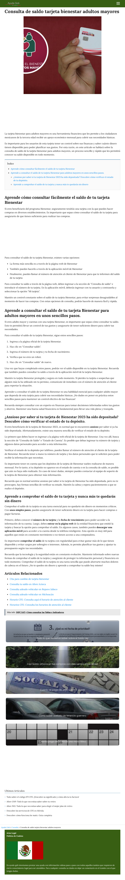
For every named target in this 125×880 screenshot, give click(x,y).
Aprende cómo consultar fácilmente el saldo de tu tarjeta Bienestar (43, 168)
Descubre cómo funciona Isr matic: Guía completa (29, 815)
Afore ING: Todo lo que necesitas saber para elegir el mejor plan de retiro (39, 806)
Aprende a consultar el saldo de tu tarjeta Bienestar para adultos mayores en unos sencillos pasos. (57, 172)
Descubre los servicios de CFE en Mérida (25, 810)
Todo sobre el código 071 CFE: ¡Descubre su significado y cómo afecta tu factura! (43, 797)
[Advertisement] (62, 113)
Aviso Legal (11, 833)
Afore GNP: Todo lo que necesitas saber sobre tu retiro (31, 801)
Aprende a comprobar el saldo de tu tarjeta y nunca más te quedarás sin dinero (50, 184)
